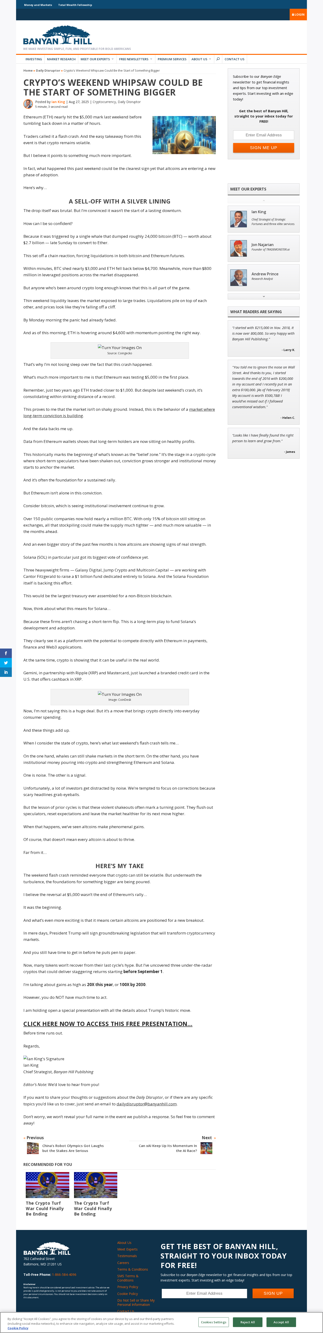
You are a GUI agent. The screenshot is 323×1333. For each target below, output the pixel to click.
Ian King (58, 102)
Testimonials (127, 1256)
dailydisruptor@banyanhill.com (147, 1104)
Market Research (61, 59)
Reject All (247, 1322)
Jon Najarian (263, 244)
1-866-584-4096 (64, 1274)
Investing (34, 59)
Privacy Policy (127, 1287)
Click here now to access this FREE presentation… (107, 1024)
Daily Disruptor (48, 70)
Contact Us (234, 59)
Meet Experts (127, 1249)
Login (299, 14)
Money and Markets (38, 5)
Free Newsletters (133, 59)
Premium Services (172, 59)
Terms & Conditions (132, 1269)
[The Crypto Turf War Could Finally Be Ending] (47, 1185)
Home (28, 70)
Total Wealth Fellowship (75, 5)
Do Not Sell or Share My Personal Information (136, 1302)
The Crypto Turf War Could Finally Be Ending (45, 1208)
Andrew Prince (265, 274)
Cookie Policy (127, 1293)
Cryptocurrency (104, 102)
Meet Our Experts (95, 59)
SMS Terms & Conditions (128, 1278)
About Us (199, 59)
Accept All (281, 1322)
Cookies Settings (213, 1322)
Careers (123, 1262)
